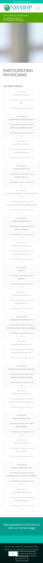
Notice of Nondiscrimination (22, 2)
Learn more (22, 558)
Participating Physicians (15, 16)
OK (13, 554)
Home (18, 18)
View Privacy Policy (26, 554)
